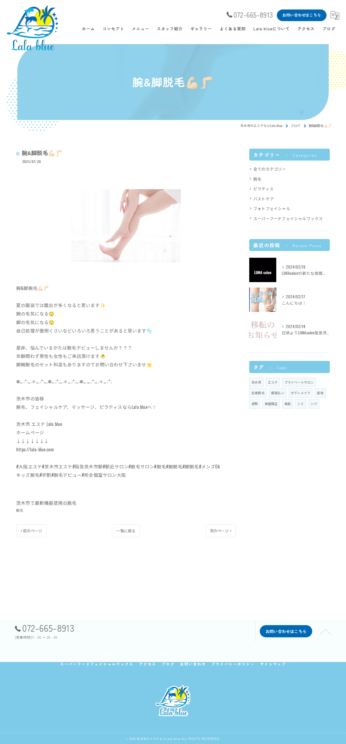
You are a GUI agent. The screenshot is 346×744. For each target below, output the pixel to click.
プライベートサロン (299, 382)
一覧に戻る (125, 530)
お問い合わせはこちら (301, 15)
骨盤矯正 (271, 403)
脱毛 (19, 510)
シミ (300, 403)
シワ (314, 403)
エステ (273, 382)
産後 (320, 392)
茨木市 (256, 382)
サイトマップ (273, 664)
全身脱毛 (258, 392)
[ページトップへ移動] (325, 631)
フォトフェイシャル (271, 208)
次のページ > (220, 530)
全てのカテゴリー (269, 169)
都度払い (277, 392)
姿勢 (254, 403)
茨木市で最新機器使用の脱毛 (46, 502)
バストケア (263, 198)
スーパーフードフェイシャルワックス (288, 218)
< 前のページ (31, 530)
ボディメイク (300, 392)
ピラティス (263, 188)
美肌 (287, 403)
